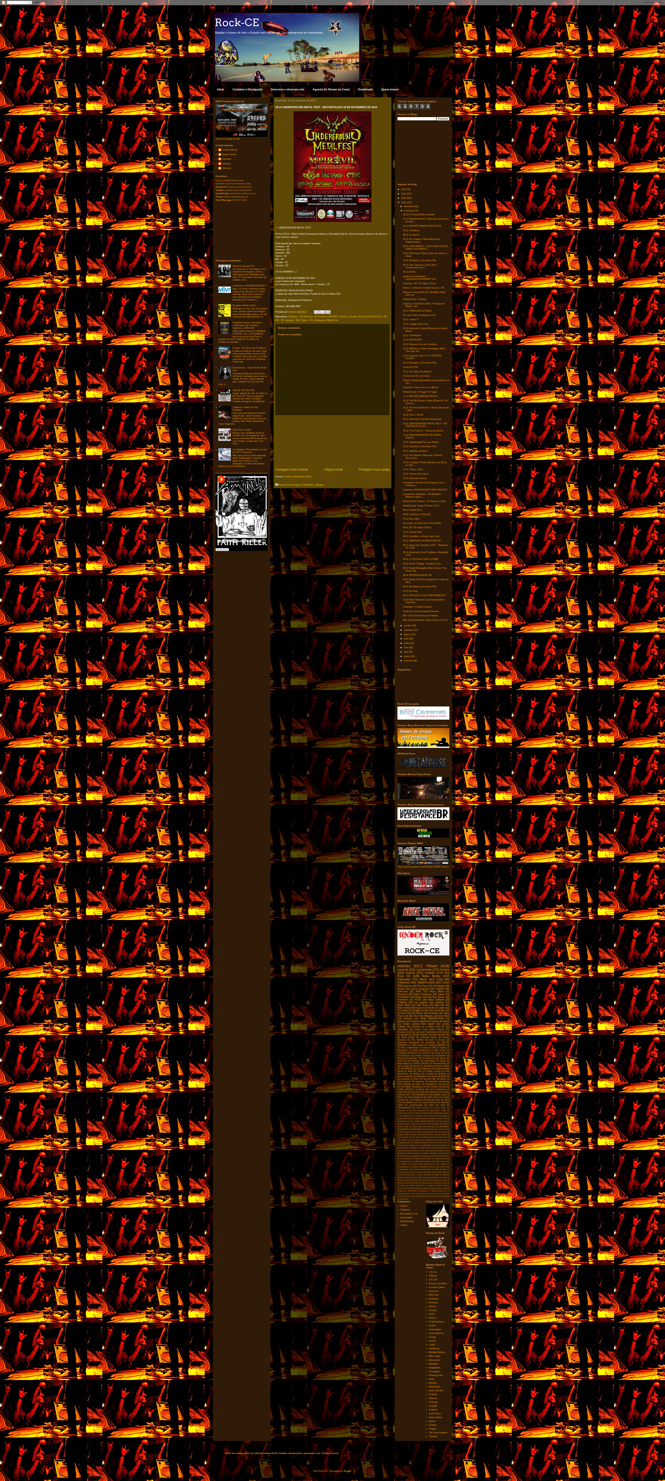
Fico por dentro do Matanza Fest (419, 315)
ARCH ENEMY (422, 1108)
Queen (441, 994)
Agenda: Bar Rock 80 (243, 390)
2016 (404, 189)
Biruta (443, 1061)
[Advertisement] (332, 441)
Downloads (365, 89)
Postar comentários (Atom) (297, 476)
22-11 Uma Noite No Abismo (417, 371)
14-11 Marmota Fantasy (415, 478)
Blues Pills (424, 1089)
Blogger (347, 1471)
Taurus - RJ (307, 320)
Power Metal (423, 1188)
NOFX (416, 1183)
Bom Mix (445, 1034)
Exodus (445, 1032)
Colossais (434, 1291)
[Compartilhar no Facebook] (325, 312)
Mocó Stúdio (443, 1066)
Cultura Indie (441, 1116)
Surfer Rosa (435, 1413)
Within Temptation (413, 1087)
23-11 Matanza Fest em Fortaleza (420, 344)
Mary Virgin (434, 1356)
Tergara (432, 1428)
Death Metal (403, 1005)
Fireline (432, 1325)
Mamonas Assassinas (408, 1042)
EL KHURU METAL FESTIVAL (423, 1121)
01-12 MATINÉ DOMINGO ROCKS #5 (422, 226)
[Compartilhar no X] (322, 312)
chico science (405, 1196)
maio (406, 647)
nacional (402, 969)
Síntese (433, 1425)
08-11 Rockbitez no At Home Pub (419, 586)
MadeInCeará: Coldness (415, 299)
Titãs (419, 1071)
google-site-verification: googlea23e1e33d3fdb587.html (419, 277)
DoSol (414, 1167)
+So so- (433, 1272)
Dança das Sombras (418, 1118)
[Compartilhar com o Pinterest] (329, 312)
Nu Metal (401, 1185)
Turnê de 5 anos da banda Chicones (421, 611)
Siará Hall (433, 1134)
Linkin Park (432, 1097)
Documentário (439, 1063)
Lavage (432, 1337)
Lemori (432, 1340)
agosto (407, 634)
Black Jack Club (431, 979)
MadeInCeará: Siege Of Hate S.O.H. (421, 505)
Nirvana (401, 1032)
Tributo (431, 966)
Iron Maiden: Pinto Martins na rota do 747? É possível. (250, 451)
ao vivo (412, 1194)
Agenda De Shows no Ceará (331, 89)
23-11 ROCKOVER (412, 339)
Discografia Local (437, 1094)
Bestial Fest (402, 1113)
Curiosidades (431, 1032)
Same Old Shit (436, 1390)
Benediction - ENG (438, 1110)
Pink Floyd (422, 986)
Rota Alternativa (418, 1134)
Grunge (404, 1034)
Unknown (226, 159)
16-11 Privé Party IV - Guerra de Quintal (423, 430)
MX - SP (279, 320)
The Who (416, 1137)
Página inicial (333, 469)
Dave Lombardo (405, 1076)
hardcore (407, 986)
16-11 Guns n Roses (413, 414)
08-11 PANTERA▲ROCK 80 (417, 575)
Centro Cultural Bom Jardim (419, 1024)
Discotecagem (403, 1167)
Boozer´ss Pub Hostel (432, 1156)
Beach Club (421, 997)
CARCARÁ (332, 316)
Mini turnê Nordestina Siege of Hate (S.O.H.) (425, 620)
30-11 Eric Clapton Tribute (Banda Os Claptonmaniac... (421, 240)
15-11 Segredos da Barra (415, 451)
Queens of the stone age (436, 1132)
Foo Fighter (417, 1040)
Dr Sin (444, 1118)
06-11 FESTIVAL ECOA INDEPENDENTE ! (424, 595)
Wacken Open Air (439, 1191)
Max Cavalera (424, 1177)
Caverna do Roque (440, 1021)
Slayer (443, 1047)
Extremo (343, 316)
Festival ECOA (410, 367)
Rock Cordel (403, 1007)
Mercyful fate (429, 1079)
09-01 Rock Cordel (242, 429)
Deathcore (434, 1118)
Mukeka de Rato (440, 1180)
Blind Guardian (430, 1034)
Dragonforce (402, 1121)
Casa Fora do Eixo (406, 1092)
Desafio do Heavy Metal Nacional (416, 1164)
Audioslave (430, 1061)
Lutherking (434, 1348)
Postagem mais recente (291, 469)
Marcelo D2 (410, 1177)
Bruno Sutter (415, 1113)
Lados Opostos (436, 1333)
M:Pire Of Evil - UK (377, 316)
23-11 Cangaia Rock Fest (415, 324)
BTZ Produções (440, 1148)
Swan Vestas (435, 1417)
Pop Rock (418, 1132)
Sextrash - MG (292, 320)
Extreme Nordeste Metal (422, 1169)
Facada (353, 316)
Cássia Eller (402, 1118)
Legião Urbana (436, 1029)
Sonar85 (433, 1406)
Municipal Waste (403, 1183)
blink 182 (443, 1137)
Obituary (446, 1129)
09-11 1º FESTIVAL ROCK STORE (420, 559)
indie (431, 1105)
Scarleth (433, 1394)
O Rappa (430, 1185)
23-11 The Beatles (412, 335)
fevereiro (408, 660)
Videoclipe (404, 979)
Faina (431, 1314)
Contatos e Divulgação (248, 89)
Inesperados (435, 1329)
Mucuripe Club (424, 1180)
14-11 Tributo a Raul (413, 469)
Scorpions (433, 1013)
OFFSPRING (407, 1068)
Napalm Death (427, 1183)
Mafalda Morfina (437, 1352)
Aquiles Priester (409, 1145)
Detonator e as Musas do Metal (431, 1076)
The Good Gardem (427, 1102)
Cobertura (403, 982)
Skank (443, 1134)
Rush (410, 1071)
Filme (399, 1172)
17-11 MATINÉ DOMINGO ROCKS (420, 396)
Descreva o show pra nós (287, 89)
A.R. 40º (433, 1279)
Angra (418, 1007)
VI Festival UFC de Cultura (416, 376)
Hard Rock (422, 1005)
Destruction (420, 1094)
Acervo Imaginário (420, 989)
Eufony (432, 1306)
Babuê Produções (422, 994)
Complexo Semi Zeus (423, 1116)
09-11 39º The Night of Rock (417, 527)
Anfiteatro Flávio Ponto (422, 1142)
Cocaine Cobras (437, 1287)
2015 (404, 193)
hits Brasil (401, 1140)
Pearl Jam (415, 1032)
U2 (442, 1026)
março (407, 656)
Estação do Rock (428, 1167)
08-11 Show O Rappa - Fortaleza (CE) (422, 563)
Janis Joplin (403, 1066)
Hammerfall (440, 1055)
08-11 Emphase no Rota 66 (416, 514)
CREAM (436, 1113)
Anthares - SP (295, 316)
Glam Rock (417, 1127)
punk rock (444, 1007)
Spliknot (410, 1102)
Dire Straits (441, 1164)
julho (406, 638)
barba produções (421, 1050)
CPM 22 (427, 1113)
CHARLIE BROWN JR (438, 1045)
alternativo (402, 1050)
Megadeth (401, 1180)
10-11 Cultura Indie (412, 532)
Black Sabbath (436, 999)
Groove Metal (423, 1172)
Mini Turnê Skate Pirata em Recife (420, 615)
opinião (415, 1034)
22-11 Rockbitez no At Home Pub (419, 362)
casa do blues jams (441, 1194)
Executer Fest (443, 1167)
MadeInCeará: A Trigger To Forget (420, 392)
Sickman (433, 1402)
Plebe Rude (405, 1132)
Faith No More (441, 1169)
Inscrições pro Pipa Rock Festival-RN (422, 523)
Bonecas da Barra (438, 1283)
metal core (437, 1196)
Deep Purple (408, 1037)
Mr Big (427, 1100)
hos (427, 1196)
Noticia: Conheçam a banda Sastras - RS (423, 287)
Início (220, 89)
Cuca (437, 1053)
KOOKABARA (417, 1129)
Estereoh (433, 1302)
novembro (409, 210)
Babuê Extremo (403, 1151)
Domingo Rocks (429, 1037)
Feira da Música (433, 1124)
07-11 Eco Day (410, 591)
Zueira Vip (401, 1194)
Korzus (416, 1066)
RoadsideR (434, 1386)
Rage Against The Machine (410, 1081)
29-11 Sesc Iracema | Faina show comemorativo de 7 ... (419, 266)
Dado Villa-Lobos (442, 1161)
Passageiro (434, 1371)
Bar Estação (438, 1151)
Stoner (443, 1058)
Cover (445, 982)
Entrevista (402, 991)
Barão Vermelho (414, 1153)
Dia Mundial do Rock (408, 1079)
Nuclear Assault (415, 1185)
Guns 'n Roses (437, 1040)
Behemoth (421, 1110)
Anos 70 (438, 1142)
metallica (439, 1002)
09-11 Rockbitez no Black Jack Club (421, 536)
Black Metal (403, 1063)
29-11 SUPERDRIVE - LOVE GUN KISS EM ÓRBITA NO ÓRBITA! (425, 247)
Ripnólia (433, 1383)
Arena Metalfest (424, 1145)
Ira (433, 1172)
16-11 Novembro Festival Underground (422, 419)
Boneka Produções (411, 1156)
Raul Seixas (438, 997)
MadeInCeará (426, 982)
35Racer (433, 1275)
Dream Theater (422, 1055)
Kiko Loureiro (417, 1175)
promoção (442, 1140)
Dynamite (433, 1298)
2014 (404, 198)
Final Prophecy (436, 1321)
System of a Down (423, 1026)
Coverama (402, 999)
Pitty (434, 1047)
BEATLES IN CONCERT (407, 1148)
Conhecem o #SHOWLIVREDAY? (249, 285)
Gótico (400, 1097)
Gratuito (430, 972)
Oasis (425, 1047)
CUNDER (440, 989)
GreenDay (431, 1127)
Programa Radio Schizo (244, 305)
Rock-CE (237, 22)
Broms (419, 1013)
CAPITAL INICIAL (421, 1063)
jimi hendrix (432, 1087)
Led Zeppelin (421, 1002)
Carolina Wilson (229, 149)
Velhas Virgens (429, 1137)
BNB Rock (425, 1148)
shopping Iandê (403, 1142)
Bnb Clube (440, 1050)
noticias (403, 966)
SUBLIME (412, 1191)
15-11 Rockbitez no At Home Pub (419, 446)
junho (407, 643)
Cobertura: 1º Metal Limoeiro (417, 606)
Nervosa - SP (415, 1058)
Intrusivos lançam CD (243, 266)
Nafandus (433, 1364)
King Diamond (415, 1097)
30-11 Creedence (411, 230)
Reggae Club (402, 1134)
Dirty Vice (434, 1295)
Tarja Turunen (403, 1137)
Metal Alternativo (432, 1129)
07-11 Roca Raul (411, 519)
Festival (362, 316)
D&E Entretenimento (423, 1161)
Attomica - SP (310, 316)
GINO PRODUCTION (431, 1018)
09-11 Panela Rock (412, 510)
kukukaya (430, 1140)
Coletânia (402, 1002)
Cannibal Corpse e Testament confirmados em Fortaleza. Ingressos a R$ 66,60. (247, 325)
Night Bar (439, 1005)
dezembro (409, 206)
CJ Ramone (440, 1089)
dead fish (402, 1061)
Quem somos (390, 89)
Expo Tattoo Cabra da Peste (411, 1124)
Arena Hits (439, 1010)
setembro (409, 630)
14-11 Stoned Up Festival (415, 473)
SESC (418, 1084)
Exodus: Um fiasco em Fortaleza (249, 348)
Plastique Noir (436, 1375)
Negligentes (435, 1367)
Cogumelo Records (428, 1092)
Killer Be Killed (433, 1175)
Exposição (404, 1169)
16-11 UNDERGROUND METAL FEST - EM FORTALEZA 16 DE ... (425, 425)
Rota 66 (430, 1007)
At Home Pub (404, 1013)
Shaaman (423, 1191)
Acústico (416, 1061)
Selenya (433, 1398)
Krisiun (400, 1058)
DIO (402, 1047)
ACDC (418, 999)
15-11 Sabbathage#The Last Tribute (421, 442)
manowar (430, 1042)
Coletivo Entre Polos (422, 1159)
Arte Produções (440, 1145)
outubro (408, 625)
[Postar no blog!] (319, 312)
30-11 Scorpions (411, 234)
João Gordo (402, 1175)
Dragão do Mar (420, 1010)
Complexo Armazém (407, 1053)
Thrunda (433, 1436)
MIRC (418, 991)
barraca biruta (424, 1194)
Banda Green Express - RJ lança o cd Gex (424, 501)
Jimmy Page (442, 1172)
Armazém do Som (405, 1110)
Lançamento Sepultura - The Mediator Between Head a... (422, 495)
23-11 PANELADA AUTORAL (417, 311)
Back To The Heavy (422, 1151)
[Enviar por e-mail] (315, 312)
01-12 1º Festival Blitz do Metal (419, 214)
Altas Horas (417, 1045)
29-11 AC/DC (409, 272)
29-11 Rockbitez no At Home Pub (419, 260)
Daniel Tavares (229, 154)
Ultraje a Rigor (433, 1071)
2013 (404, 202)
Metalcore (428, 1066)
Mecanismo (434, 1360)
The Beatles (403, 997)
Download (402, 994)
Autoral (322, 316)
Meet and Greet (440, 1177)
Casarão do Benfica (435, 1074)
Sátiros (432, 1421)
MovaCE (412, 1180)
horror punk (418, 1196)
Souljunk (433, 1409)
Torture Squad (418, 1021)
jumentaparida (416, 1140)
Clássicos (407, 1116)
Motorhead (413, 1047)
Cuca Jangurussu (404, 1161)
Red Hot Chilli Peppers (421, 1016)
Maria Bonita (431, 976)
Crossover (426, 1053)
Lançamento (424, 969)
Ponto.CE (430, 1058)
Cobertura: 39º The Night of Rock (419, 283)
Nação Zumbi (441, 1183)
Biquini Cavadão (430, 1153)
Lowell (432, 1344)
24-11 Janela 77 (411, 319)
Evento (401, 989)
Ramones (433, 1081)
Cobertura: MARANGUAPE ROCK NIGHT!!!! (425, 489)
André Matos (440, 1108)
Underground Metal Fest (326, 320)
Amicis (418, 1029)
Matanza (401, 1021)
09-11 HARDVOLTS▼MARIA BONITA (422, 540)
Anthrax (416, 1074)
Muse (443, 1079)
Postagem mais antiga (374, 469)
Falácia (432, 1317)
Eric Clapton (444, 1121)
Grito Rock (443, 1016)
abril (406, 652)
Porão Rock (410, 1188)
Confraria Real (440, 1159)
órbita (405, 1010)
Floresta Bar (410, 1172)
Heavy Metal (436, 991)
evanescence (416, 1105)
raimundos (402, 1029)
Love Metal (414, 1100)
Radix (432, 1379)
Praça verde (436, 1188)
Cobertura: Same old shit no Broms (420, 387)
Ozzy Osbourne (423, 1068)
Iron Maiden (439, 986)
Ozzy (437, 1100)
